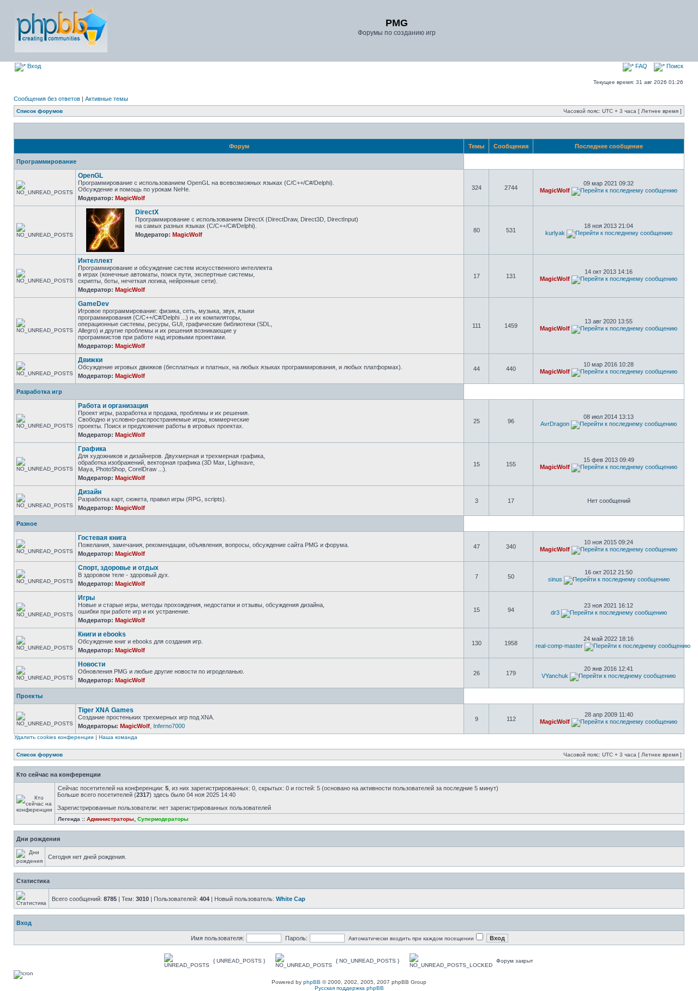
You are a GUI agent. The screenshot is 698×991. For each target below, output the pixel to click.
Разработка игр (39, 391)
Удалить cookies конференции (54, 737)
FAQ (640, 66)
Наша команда (118, 737)
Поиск (674, 66)
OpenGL (90, 175)
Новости (91, 664)
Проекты (29, 696)
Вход (33, 66)
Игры (86, 598)
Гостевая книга (102, 538)
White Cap (290, 899)
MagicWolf (130, 198)
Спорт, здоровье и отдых (118, 568)
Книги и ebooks (102, 634)
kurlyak (555, 233)
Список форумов (39, 111)
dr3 (555, 612)
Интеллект (95, 261)
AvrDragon (554, 424)
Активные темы (106, 98)
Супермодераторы (163, 819)
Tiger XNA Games (106, 710)
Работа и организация (113, 406)
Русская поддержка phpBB (349, 988)
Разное (26, 523)
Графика (92, 449)
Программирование (46, 161)
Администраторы (110, 819)
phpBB (312, 982)
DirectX (147, 212)
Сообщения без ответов (47, 98)
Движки (90, 360)
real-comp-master (559, 645)
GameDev (93, 304)
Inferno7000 (169, 726)
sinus (555, 579)
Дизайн (89, 492)
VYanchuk (554, 675)
